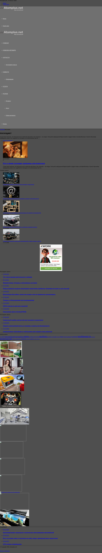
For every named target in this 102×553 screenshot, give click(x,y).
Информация (9, 79)
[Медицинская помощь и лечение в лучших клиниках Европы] (14, 424)
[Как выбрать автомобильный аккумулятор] (12, 390)
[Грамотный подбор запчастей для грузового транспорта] (11, 183)
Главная (2, 129)
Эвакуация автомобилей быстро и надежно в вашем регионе (20, 227)
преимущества (6, 339)
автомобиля (19, 337)
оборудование (67, 336)
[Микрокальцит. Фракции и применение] (11, 491)
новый (58, 336)
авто (3, 337)
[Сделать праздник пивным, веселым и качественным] (13, 440)
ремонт (23, 339)
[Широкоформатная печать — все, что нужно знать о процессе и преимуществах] (14, 525)
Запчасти (6, 57)
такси (35, 339)
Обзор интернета (10, 115)
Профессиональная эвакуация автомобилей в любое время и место (22, 241)
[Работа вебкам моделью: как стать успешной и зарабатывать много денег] (11, 374)
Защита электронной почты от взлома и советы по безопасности (21, 198)
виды (26, 336)
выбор (37, 337)
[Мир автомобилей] (11, 10)
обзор (61, 337)
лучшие (54, 337)
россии (28, 339)
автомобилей (10, 337)
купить (50, 337)
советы (32, 339)
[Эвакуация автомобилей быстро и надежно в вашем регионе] (11, 225)
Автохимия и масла (11, 64)
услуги (38, 339)
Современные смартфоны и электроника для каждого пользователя (22, 213)
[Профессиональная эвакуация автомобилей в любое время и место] (11, 240)
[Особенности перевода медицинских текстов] (11, 457)
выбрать (43, 336)
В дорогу (8, 101)
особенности (84, 336)
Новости (6, 72)
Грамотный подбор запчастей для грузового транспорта (18, 184)
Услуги (5, 86)
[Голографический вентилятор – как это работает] (14, 509)
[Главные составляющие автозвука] (11, 407)
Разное (5, 93)
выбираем (32, 336)
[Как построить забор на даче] (11, 357)
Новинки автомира (9, 50)
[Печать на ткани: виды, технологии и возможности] (12, 474)
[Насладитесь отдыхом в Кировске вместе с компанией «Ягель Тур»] (10, 492)
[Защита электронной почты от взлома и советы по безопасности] (11, 197)
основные (74, 337)
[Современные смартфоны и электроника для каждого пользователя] (11, 211)
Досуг (7, 108)
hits (1, 336)
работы (13, 339)
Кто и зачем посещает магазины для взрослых (24, 163)
